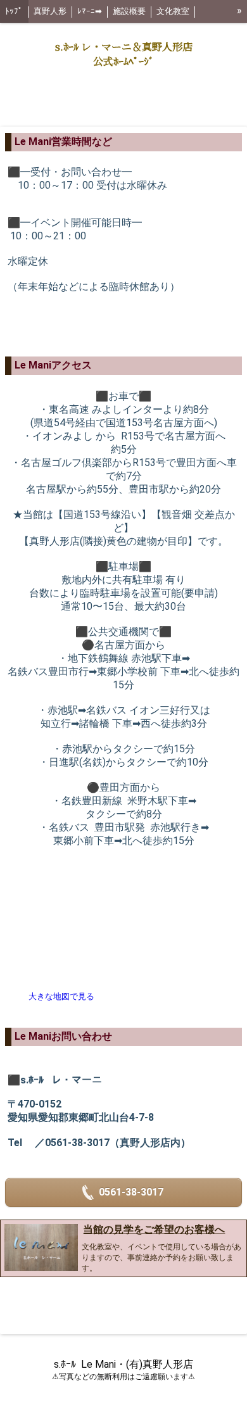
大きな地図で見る (61, 996)
